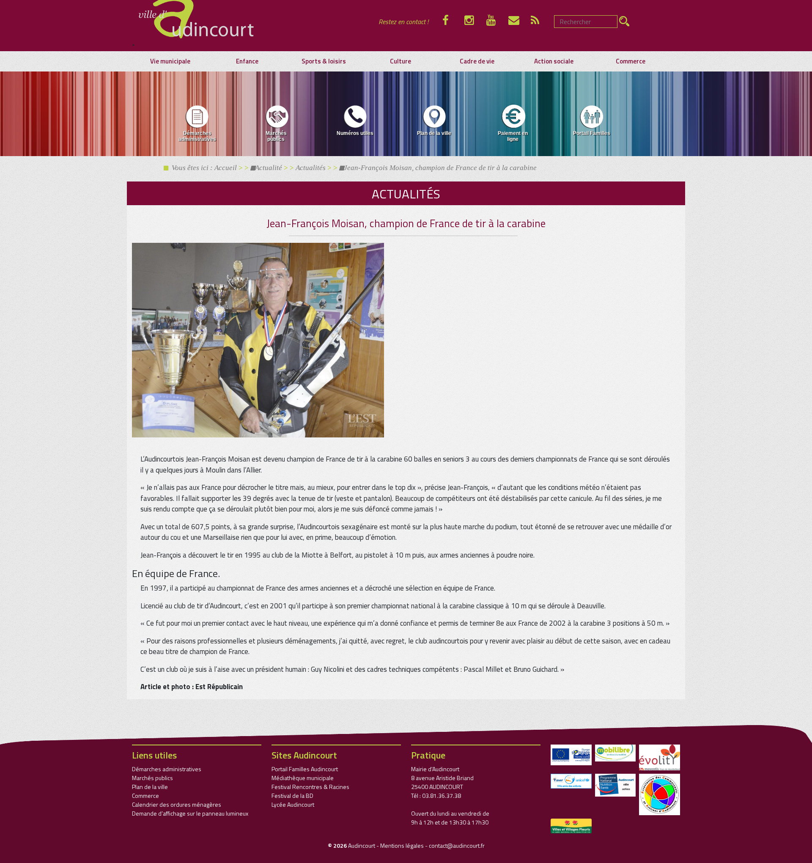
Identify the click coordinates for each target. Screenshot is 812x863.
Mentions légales (402, 845)
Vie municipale (170, 61)
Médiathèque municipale (303, 777)
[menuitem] (197, 125)
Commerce (630, 61)
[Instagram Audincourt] (475, 21)
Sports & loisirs (324, 61)
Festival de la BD (292, 795)
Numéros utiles (355, 133)
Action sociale (553, 61)
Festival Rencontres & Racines (310, 786)
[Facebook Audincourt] (453, 21)
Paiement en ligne (513, 136)
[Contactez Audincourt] (519, 21)
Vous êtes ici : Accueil (202, 168)
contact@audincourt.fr (457, 845)
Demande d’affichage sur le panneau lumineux (190, 813)
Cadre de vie (477, 61)
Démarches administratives (197, 136)
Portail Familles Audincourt (305, 768)
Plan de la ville (434, 133)
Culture (400, 61)
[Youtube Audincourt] (497, 21)
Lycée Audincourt (293, 804)
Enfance (247, 61)
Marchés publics (276, 136)
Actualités (311, 168)
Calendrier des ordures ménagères (176, 804)
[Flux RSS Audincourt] (542, 21)
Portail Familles (591, 133)
